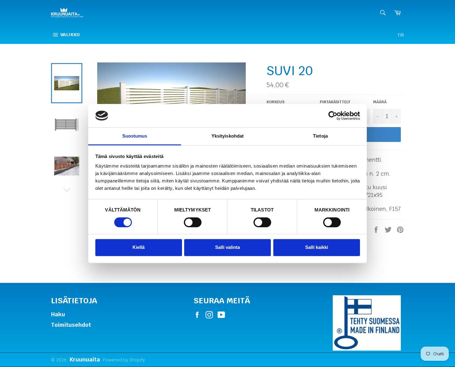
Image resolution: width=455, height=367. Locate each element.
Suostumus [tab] (134, 136)
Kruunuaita (84, 359)
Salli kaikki (316, 247)
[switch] (193, 222)
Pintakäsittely (335, 102)
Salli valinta (227, 247)
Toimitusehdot (71, 324)
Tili (400, 35)
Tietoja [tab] (320, 136)
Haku (58, 314)
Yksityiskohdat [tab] (227, 136)
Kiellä (138, 247)
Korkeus (275, 102)
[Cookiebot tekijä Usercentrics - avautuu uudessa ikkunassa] (333, 115)
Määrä (380, 102)
